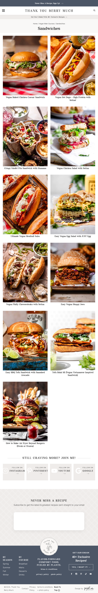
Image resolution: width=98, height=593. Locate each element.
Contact (25, 588)
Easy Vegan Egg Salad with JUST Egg (73, 236)
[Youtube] (61, 472)
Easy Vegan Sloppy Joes (73, 304)
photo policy (56, 574)
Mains (21, 567)
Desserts (23, 571)
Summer (6, 567)
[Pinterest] (37, 472)
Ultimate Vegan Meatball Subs (25, 236)
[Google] (84, 472)
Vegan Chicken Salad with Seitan (73, 168)
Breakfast (23, 564)
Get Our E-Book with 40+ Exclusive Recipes (48, 17)
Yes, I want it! (80, 567)
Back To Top (57, 588)
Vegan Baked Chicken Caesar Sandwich (25, 97)
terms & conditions (49, 569)
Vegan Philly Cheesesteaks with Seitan (25, 304)
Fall (4, 571)
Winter (6, 574)
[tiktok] (85, 574)
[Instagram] (13, 472)
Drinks (21, 574)
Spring (6, 564)
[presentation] (25, 65)
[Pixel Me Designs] (88, 589)
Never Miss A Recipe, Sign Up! (47, 3)
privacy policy (42, 574)
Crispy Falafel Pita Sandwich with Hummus (25, 168)
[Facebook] (71, 574)
